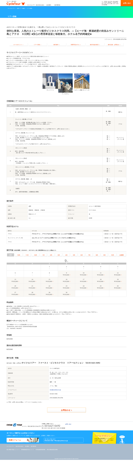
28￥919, (31, 293)
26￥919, (117, 287)
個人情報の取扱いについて (13, 449)
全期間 (121, 255)
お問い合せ (127, 3)
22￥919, (48, 287)
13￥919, (14, 280)
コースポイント (17, 44)
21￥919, (31, 287)
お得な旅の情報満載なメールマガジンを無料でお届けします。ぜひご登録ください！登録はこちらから (104, 438)
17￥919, (83, 280)
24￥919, (83, 287)
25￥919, (100, 287)
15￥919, (48, 280)
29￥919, (48, 293)
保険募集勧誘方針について (27, 449)
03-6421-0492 (49, 441)
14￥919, (31, 280)
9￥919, (66, 274)
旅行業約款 (57, 5)
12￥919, (117, 274)
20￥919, (14, 287)
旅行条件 (55, 44)
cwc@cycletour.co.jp (55, 390)
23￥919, (66, 287)
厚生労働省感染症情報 (52, 449)
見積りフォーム (15, 440)
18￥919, (100, 280)
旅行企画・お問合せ (113, 44)
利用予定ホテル (75, 44)
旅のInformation (40, 5)
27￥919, (14, 293)
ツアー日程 (37, 44)
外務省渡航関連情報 (40, 449)
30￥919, (66, 293)
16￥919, (66, 280)
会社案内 (48, 5)
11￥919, (100, 274)
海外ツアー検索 (21, 8)
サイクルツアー (31, 5)
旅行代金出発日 (94, 44)
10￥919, (83, 274)
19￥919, (117, 280)
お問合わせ (65, 410)
